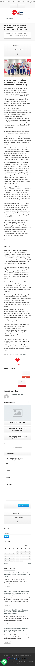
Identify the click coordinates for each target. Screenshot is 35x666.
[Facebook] (15, 6)
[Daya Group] (10, 658)
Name (8, 463)
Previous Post (18, 50)
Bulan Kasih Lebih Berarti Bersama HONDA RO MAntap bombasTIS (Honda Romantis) (16, 611)
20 (9, 558)
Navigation (9, 18)
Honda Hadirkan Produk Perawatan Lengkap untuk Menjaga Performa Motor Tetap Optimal (16, 593)
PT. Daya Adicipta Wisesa (17, 655)
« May (6, 563)
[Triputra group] (21, 658)
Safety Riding (22, 354)
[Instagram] (19, 6)
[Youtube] (23, 6)
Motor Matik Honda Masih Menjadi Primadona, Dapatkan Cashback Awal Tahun (17, 574)
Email (8, 470)
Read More (7, 586)
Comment (8, 484)
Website (8, 477)
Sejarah (14, 661)
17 (25, 556)
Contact (30, 661)
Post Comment (23, 506)
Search (6, 536)
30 (21, 561)
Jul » (29, 563)
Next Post (16, 45)
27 (9, 561)
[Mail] (12, 6)
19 (6, 558)
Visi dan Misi (22, 661)
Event (16, 354)
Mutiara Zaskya (17, 395)
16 (21, 556)
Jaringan (17, 663)
